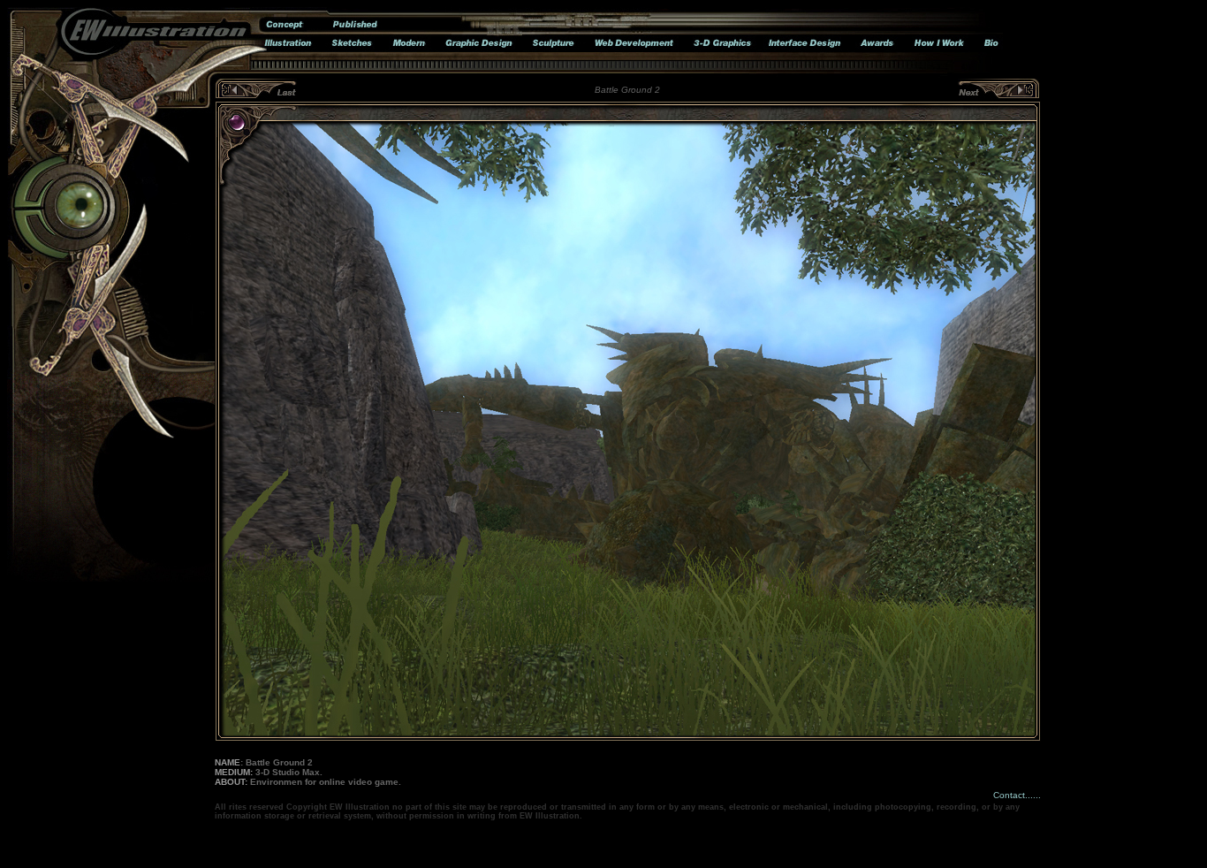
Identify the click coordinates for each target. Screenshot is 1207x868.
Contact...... (1017, 795)
